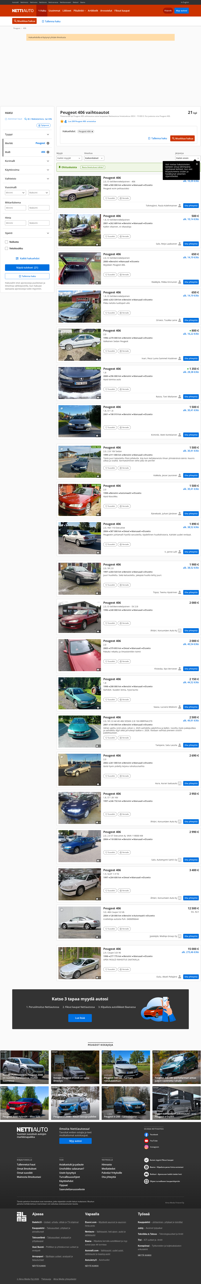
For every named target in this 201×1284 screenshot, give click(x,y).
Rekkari (76, 2)
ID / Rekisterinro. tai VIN (40, 119)
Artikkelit (93, 10)
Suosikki (111, 198)
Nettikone (43, 2)
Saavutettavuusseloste (72, 1189)
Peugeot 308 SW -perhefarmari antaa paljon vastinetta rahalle (176, 1067)
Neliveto (14, 241)
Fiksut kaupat (122, 10)
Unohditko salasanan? (71, 1168)
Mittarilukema (13, 202)
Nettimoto (24, 2)
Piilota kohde (62, 179)
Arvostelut (106, 10)
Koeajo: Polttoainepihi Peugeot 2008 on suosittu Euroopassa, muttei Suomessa (24, 1067)
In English (185, 2)
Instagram (154, 1147)
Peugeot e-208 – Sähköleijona (126, 1103)
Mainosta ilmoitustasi (29, 1176)
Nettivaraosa (53, 2)
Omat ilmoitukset (26, 1168)
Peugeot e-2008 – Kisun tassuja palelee (75, 1103)
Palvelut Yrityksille (112, 1172)
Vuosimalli (10, 187)
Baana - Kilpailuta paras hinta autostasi (166, 1167)
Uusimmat (54, 10)
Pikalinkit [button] (79, 10)
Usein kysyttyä (67, 1172)
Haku (43, 10)
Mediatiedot (108, 1168)
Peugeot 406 (129, 192)
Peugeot (16, 28)
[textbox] (25, 143)
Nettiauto (22, 11)
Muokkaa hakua (26, 21)
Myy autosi (181, 10)
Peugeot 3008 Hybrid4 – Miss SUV (24, 1103)
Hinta (8, 218)
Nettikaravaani (65, 2)
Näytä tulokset (27, 267)
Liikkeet (67, 10)
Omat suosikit (25, 1172)
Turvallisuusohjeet (69, 1176)
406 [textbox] (46, 151)
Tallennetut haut (26, 1164)
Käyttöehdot (66, 1181)
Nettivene (33, 2)
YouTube (154, 1140)
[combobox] (27, 143)
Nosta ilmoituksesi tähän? (93, 167)
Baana (82, 2)
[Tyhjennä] (49, 143)
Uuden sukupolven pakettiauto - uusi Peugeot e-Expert (176, 1103)
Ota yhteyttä (191, 205)
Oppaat (63, 1185)
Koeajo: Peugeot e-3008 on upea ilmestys (75, 1067)
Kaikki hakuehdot (29, 258)
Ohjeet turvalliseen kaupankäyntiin (165, 1181)
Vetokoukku (16, 248)
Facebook (154, 1134)
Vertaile (125, 198)
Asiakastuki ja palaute (71, 1164)
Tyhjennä (45, 125)
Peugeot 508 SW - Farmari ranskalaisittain (126, 1067)
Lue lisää (80, 1018)
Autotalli (15, 2)
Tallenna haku (52, 21)
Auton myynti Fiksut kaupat (161, 1160)
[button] (69, 156)
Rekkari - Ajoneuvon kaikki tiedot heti (166, 1174)
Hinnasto (107, 1164)
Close (196, 164)
